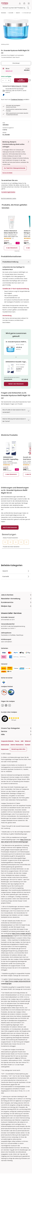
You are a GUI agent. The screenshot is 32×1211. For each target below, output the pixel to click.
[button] (14, 168)
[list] (16, 29)
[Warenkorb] (24, 3)
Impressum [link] (5, 749)
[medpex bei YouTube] (9, 705)
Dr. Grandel (6, 134)
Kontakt (27, 745)
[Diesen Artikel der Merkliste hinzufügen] (29, 80)
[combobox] (16, 8)
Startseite (3, 12)
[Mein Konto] (20, 3)
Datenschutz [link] (5, 745)
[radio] (3, 68)
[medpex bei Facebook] (2, 705)
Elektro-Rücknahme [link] (17, 745)
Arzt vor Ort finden (7, 172)
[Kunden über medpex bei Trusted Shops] (11, 719)
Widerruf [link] (27, 741)
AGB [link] (22, 741)
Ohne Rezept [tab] (16, 63)
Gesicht (18, 12)
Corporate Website (7, 741)
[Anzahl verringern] (3, 80)
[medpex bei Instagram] (6, 705)
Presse (17, 741)
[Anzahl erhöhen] (9, 80)
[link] (4, 692)
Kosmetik (11, 12)
